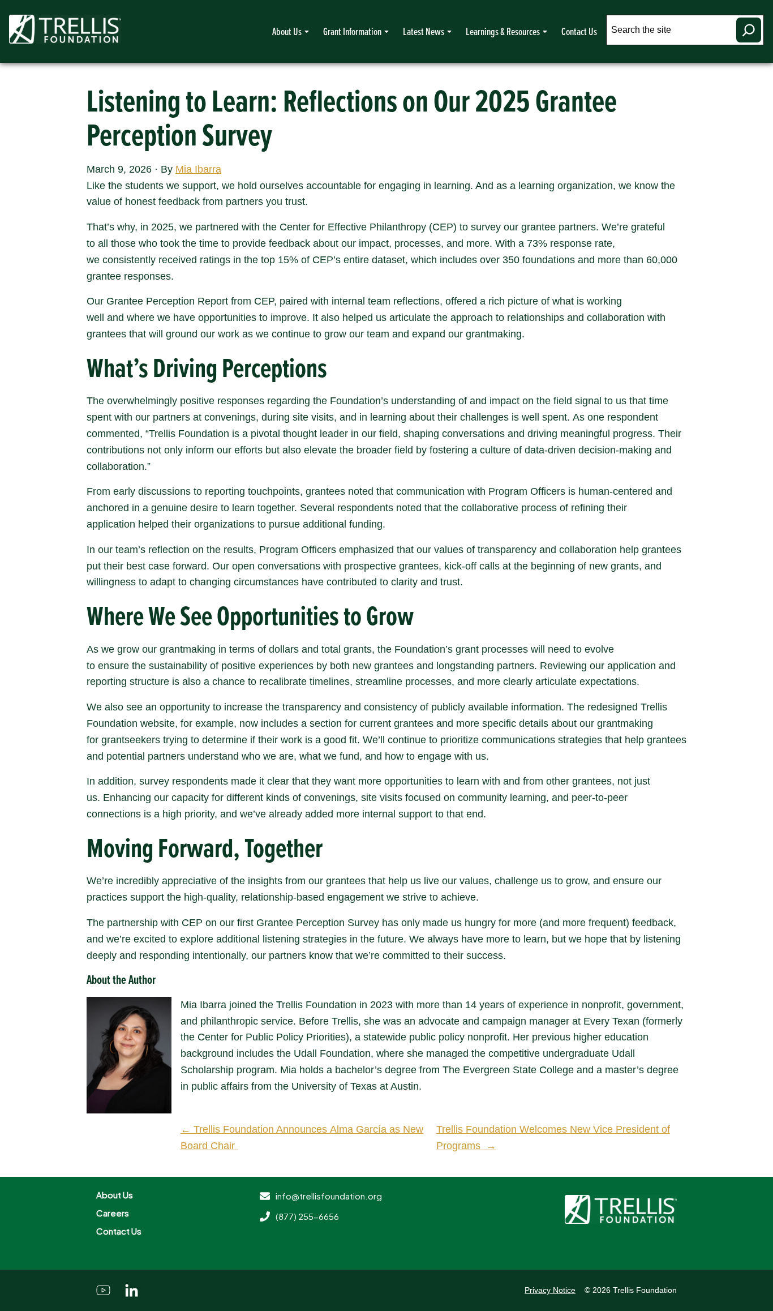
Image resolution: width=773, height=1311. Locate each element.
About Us (287, 31)
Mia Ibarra (198, 169)
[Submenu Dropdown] (306, 31)
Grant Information (352, 31)
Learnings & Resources (503, 31)
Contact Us (579, 31)
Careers (112, 1212)
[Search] (748, 30)
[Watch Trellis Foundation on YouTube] (103, 1290)
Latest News (423, 31)
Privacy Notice (550, 1290)
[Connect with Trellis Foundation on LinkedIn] (131, 1290)
